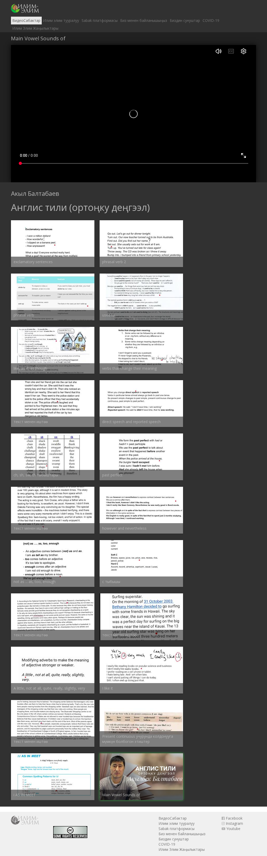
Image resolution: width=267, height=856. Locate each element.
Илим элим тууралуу (61, 20)
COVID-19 (211, 20)
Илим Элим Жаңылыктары (35, 28)
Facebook (233, 818)
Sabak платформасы (100, 20)
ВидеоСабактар (26, 20)
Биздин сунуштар (185, 20)
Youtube (232, 828)
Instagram (234, 823)
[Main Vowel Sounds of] (25, 8)
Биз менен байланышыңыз (143, 20)
